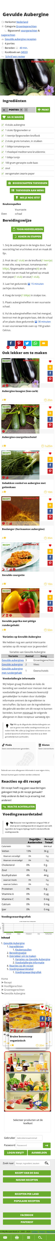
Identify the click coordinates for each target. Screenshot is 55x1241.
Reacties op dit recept (21, 965)
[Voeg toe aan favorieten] (50, 361)
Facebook (26, 1215)
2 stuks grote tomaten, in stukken (23, 141)
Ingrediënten (16, 946)
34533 (24, 52)
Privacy (42, 1231)
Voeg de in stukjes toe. (25, 295)
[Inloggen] (47, 1145)
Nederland (22, 22)
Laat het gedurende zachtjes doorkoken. (23, 286)
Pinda (8, 744)
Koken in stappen (29, 236)
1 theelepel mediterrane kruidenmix (25, 152)
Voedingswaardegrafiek (28, 972)
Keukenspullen (23, 949)
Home (4, 978)
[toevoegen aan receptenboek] (49, 1014)
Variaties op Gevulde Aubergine (32, 959)
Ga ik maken (15, 117)
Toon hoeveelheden (30, 229)
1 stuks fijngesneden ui (18, 130)
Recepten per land (27, 1194)
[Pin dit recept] (19, 343)
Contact (35, 1231)
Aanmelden (39, 1152)
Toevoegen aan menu (29, 190)
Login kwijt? (15, 1152)
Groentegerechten (26, 26)
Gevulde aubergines (13, 660)
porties (11, 43)
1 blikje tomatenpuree (17, 146)
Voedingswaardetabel (21, 969)
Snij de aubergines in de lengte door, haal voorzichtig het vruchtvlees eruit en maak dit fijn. (27, 249)
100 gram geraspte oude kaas (21, 162)
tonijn (22, 295)
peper (15, 276)
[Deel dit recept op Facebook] (11, 343)
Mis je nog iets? (29, 197)
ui (19, 260)
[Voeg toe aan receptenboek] (50, 367)
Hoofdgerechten (13, 986)
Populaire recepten (27, 1201)
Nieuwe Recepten (27, 1180)
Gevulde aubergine (12, 664)
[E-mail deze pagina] (44, 343)
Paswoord (9, 1145)
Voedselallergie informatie (29, 962)
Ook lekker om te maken (22, 956)
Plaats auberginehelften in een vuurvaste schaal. (26, 304)
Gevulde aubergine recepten (20, 39)
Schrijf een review (15, 56)
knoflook (42, 260)
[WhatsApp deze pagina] (36, 343)
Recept (8, 982)
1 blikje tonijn (12, 157)
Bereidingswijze (17, 952)
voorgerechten (29, 30)
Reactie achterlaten (21, 806)
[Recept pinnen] (50, 379)
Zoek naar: (8, 1163)
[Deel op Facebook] (50, 373)
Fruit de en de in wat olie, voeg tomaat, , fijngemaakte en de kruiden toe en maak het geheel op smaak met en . (27, 268)
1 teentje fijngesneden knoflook (22, 135)
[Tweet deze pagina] (27, 343)
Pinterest (27, 1222)
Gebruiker (9, 1137)
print (45, 109)
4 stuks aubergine (15, 124)
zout (7, 168)
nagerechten (8, 35)
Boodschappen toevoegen (29, 183)
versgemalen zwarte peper (20, 173)
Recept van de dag (27, 1172)
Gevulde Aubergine (14, 943)
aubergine (32, 268)
